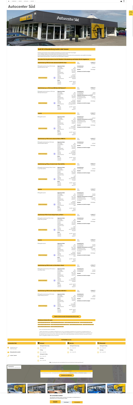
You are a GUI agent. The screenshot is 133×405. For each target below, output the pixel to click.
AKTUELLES (26, 1)
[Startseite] (124, 1)
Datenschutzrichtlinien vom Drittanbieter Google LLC (78, 372)
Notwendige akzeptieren (55, 402)
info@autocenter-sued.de (15, 352)
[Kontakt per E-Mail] (121, 1)
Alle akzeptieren (77, 402)
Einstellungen (66, 402)
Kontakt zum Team (131, 12)
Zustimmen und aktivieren (66, 375)
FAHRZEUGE (14, 1)
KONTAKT (32, 1)
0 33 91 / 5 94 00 (13, 355)
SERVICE (20, 1)
